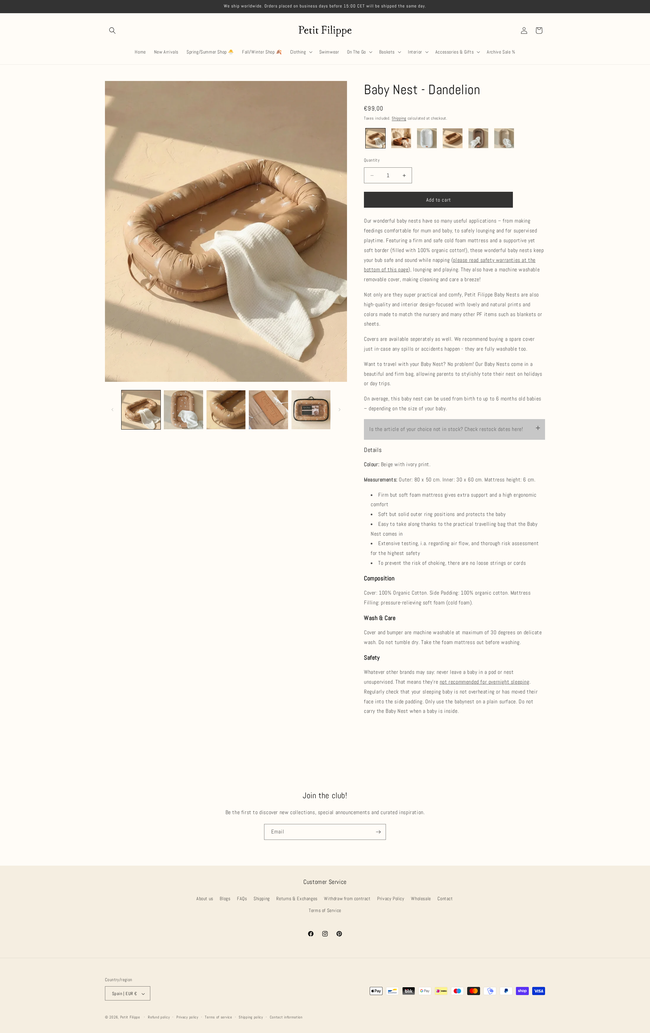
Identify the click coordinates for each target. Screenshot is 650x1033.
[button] (112, 30)
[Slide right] (339, 409)
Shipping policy (251, 1017)
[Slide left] (112, 409)
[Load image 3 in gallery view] (226, 409)
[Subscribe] (378, 832)
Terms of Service (325, 910)
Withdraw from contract (347, 898)
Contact (445, 898)
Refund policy (159, 1017)
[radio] (375, 138)
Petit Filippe (130, 1017)
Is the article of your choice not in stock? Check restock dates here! (446, 429)
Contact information (286, 1017)
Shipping (399, 118)
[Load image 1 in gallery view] (141, 409)
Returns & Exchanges (296, 898)
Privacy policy (187, 1017)
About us (204, 898)
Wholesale (421, 898)
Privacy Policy (390, 898)
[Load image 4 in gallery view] (268, 409)
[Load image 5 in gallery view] (310, 409)
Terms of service (218, 1017)
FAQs (242, 898)
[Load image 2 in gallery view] (183, 409)
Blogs (225, 898)
